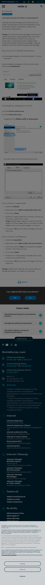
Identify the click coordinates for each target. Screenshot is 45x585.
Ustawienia (23, 576)
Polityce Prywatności (6, 533)
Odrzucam (22, 569)
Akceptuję (22, 563)
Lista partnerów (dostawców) (8, 555)
